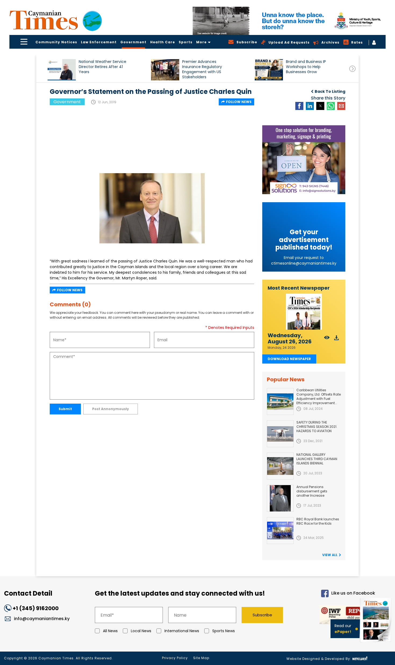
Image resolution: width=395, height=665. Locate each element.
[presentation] (352, 69)
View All (329, 555)
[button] (62, 69)
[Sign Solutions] (303, 159)
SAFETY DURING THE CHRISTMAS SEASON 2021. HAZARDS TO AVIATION (316, 426)
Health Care (162, 42)
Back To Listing (330, 91)
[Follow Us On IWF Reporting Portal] (333, 615)
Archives (330, 42)
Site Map (201, 658)
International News (181, 631)
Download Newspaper (289, 359)
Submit (65, 409)
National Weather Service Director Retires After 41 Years (102, 66)
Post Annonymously (110, 409)
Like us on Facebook (353, 593)
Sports (185, 42)
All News (110, 631)
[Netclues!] (359, 658)
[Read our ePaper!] (376, 643)
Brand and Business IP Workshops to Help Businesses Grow (306, 66)
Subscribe (262, 615)
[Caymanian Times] (55, 20)
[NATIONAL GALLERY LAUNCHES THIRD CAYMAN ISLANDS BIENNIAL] (280, 466)
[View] (327, 339)
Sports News (223, 631)
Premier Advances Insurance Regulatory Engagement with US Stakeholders (202, 69)
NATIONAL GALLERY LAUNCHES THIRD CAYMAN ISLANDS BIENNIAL (316, 458)
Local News (141, 631)
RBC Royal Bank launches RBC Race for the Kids (317, 521)
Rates (357, 42)
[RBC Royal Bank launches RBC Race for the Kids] (280, 530)
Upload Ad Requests (289, 42)
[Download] (336, 339)
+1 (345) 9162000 (36, 608)
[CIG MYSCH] (289, 21)
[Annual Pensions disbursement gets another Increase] (280, 498)
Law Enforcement (99, 42)
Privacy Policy (175, 658)
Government (133, 42)
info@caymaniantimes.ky (42, 619)
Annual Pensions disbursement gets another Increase (311, 491)
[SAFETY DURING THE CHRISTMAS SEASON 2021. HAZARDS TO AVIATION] (280, 434)
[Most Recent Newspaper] (304, 312)
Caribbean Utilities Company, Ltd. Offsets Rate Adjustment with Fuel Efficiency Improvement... (318, 396)
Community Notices (56, 42)
